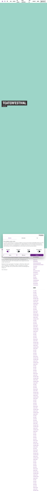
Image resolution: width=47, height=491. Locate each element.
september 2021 (36, 362)
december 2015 (35, 453)
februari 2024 (35, 325)
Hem (10, 1)
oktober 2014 (35, 474)
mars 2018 (35, 420)
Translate (43, 1)
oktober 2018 (35, 410)
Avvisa (10, 255)
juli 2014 (34, 479)
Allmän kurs (35, 259)
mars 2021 (35, 371)
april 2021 (35, 370)
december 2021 (35, 357)
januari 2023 (35, 340)
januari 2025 (35, 312)
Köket (34, 269)
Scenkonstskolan (36, 280)
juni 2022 (34, 350)
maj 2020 (34, 384)
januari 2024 (35, 326)
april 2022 (35, 353)
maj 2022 (34, 351)
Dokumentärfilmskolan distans (38, 264)
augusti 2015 (35, 459)
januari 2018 (35, 423)
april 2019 (35, 403)
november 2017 (35, 426)
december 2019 (35, 392)
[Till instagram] (5, 1)
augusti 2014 (35, 478)
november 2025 (35, 300)
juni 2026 (34, 290)
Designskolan (35, 261)
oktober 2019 (35, 395)
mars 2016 (35, 448)
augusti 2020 (35, 382)
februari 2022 (35, 356)
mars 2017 (35, 439)
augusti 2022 (35, 348)
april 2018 (35, 418)
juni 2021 (34, 367)
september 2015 (36, 457)
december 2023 (35, 328)
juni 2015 (34, 462)
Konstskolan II (35, 273)
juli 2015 (34, 460)
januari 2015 (35, 470)
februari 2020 (35, 389)
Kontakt (34, 1)
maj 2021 (34, 368)
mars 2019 (35, 404)
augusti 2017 (35, 431)
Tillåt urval (23, 255)
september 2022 (36, 346)
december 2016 (35, 443)
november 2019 (35, 393)
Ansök (38, 1)
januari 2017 (35, 442)
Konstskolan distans (36, 270)
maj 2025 (34, 306)
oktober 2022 (35, 345)
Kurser (14, 1)
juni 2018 (34, 415)
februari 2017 (35, 440)
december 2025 (35, 298)
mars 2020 (35, 387)
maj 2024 (34, 320)
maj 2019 (34, 401)
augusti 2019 (35, 398)
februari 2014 (35, 487)
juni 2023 (34, 332)
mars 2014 (35, 485)
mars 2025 (35, 309)
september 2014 (36, 476)
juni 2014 (34, 481)
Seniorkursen (35, 281)
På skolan (34, 277)
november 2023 (35, 329)
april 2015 (35, 465)
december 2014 (35, 471)
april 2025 (35, 307)
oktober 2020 (35, 379)
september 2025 (36, 303)
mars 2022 (35, 354)
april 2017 (35, 437)
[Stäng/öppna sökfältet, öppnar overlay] (7, 1)
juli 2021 (34, 365)
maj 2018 (34, 417)
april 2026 (35, 293)
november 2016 (35, 445)
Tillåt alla (37, 255)
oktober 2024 (35, 317)
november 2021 (35, 359)
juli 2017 (34, 432)
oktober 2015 (35, 456)
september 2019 (36, 396)
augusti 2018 (35, 414)
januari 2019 (35, 407)
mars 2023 (35, 337)
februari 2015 (35, 468)
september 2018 (36, 412)
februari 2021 (35, 373)
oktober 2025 (35, 301)
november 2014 (35, 473)
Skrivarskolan (35, 283)
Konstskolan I (35, 272)
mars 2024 (35, 323)
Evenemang (35, 266)
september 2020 (36, 381)
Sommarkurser (35, 284)
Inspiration (35, 267)
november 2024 (35, 315)
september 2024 (36, 318)
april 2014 (35, 484)
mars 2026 (35, 295)
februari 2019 (35, 406)
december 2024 (35, 314)
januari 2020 (35, 390)
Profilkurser (35, 278)
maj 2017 (34, 435)
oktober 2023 (35, 331)
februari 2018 (35, 421)
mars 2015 (35, 467)
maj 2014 (34, 482)
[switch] (18, 251)
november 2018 (35, 409)
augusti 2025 (35, 304)
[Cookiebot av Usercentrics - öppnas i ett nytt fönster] (39, 235)
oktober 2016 (35, 446)
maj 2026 (34, 292)
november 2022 (35, 343)
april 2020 (35, 385)
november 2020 (35, 378)
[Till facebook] (2, 1)
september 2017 (36, 429)
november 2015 (35, 454)
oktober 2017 (35, 428)
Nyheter (34, 275)
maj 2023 (34, 334)
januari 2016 (35, 451)
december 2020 (35, 376)
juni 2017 (34, 434)
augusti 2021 (35, 364)
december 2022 (35, 342)
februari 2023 (35, 339)
